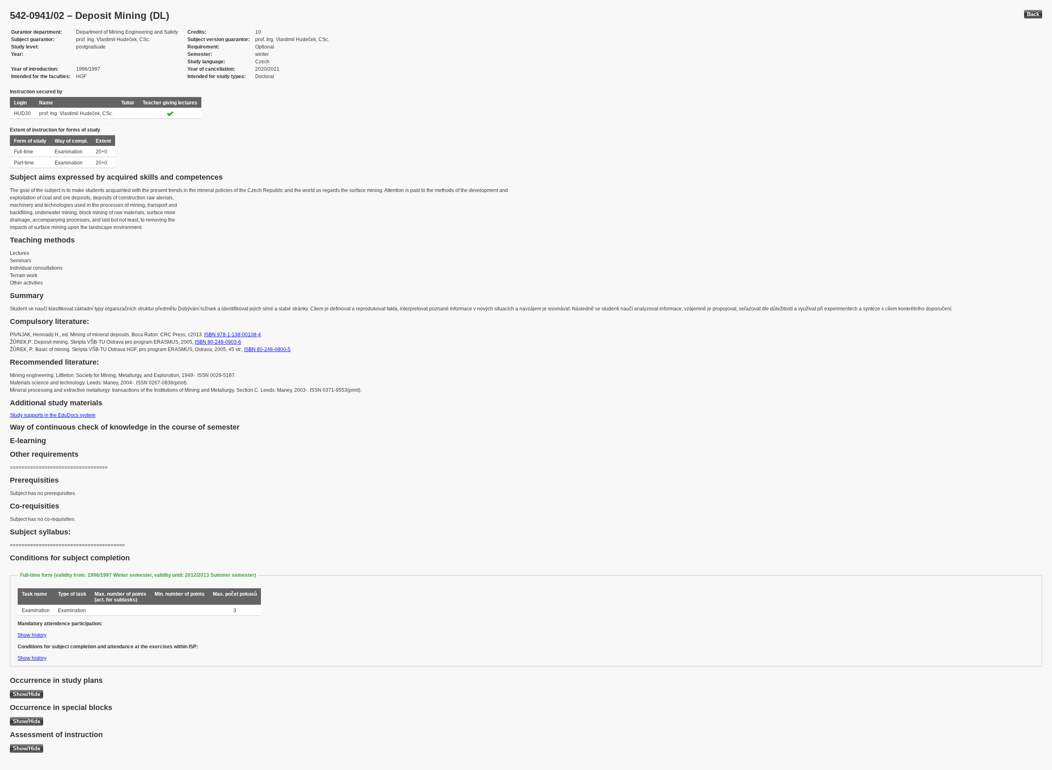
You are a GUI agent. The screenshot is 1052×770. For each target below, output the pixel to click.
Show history (32, 635)
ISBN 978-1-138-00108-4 (232, 335)
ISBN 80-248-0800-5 (267, 349)
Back (1033, 14)
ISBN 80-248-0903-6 (218, 342)
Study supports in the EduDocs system (52, 415)
